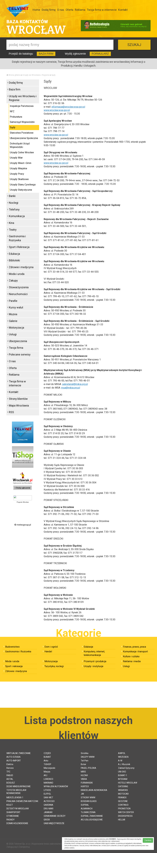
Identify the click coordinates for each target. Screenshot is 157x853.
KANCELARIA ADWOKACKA (94, 790)
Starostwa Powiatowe (21, 132)
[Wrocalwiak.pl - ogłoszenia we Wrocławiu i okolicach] (22, 481)
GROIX (47, 819)
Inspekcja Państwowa (21, 106)
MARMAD (48, 783)
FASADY (10, 819)
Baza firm (14, 89)
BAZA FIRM (46, 53)
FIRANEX (122, 797)
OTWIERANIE (12, 816)
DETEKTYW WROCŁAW (17, 808)
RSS (11, 412)
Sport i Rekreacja (19, 247)
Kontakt (123, 9)
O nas (60, 9)
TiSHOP (47, 764)
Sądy (53, 75)
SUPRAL (85, 805)
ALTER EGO (49, 801)
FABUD (9, 775)
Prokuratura (16, 116)
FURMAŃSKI (87, 783)
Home (36, 9)
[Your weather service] (22, 497)
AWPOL (121, 753)
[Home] (7, 75)
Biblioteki (14, 260)
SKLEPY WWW (87, 757)
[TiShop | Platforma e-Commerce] (22, 457)
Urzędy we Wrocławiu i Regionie (36, 75)
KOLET (9, 805)
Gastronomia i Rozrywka (17, 238)
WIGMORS (123, 790)
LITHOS (47, 790)
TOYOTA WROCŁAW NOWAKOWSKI (16, 791)
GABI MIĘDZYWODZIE (54, 823)
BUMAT (47, 757)
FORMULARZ (100, 53)
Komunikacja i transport (135, 651)
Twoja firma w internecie (102, 9)
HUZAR (84, 775)
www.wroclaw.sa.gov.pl (56, 134)
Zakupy (13, 280)
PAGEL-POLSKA (88, 768)
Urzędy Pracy (17, 173)
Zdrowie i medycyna (21, 267)
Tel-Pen (84, 760)
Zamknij (147, 840)
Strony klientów (18, 398)
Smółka (84, 753)
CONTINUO (123, 805)
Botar (83, 764)
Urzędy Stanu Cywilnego (23, 184)
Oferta (69, 9)
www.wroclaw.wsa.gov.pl (57, 110)
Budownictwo (12, 646)
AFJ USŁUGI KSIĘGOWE (92, 819)
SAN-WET (48, 797)
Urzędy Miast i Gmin (20, 163)
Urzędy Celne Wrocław (22, 152)
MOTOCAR (123, 794)
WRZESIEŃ (123, 757)
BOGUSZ (10, 783)
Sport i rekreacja (14, 666)
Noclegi (13, 202)
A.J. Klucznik (124, 764)
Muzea (13, 314)
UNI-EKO (122, 771)
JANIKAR (48, 812)
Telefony (14, 209)
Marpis (47, 771)
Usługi (13, 334)
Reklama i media (132, 661)
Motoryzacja (16, 327)
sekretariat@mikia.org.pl (75, 384)
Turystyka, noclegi (54, 666)
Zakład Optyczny (126, 768)
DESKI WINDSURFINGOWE (18, 786)
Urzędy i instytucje (93, 666)
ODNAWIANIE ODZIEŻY (54, 816)
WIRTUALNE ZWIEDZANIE (18, 753)
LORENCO (48, 779)
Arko (46, 760)
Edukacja (14, 253)
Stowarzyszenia (19, 287)
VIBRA (84, 779)
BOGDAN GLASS (89, 801)
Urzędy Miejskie (18, 168)
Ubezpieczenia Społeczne (24, 138)
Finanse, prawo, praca (134, 646)
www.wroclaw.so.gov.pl (56, 162)
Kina (11, 222)
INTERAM (122, 779)
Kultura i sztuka (131, 656)
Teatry (13, 229)
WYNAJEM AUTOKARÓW (56, 786)
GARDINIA (48, 805)
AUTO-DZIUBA (13, 757)
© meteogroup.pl (22, 525)
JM (82, 794)
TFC (8, 771)
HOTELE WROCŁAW (127, 783)
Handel (48, 651)
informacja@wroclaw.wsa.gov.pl (68, 106)
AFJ (45, 775)
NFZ (12, 111)
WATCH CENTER (126, 812)
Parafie (13, 300)
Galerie (13, 321)
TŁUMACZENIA (88, 812)
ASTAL (9, 779)
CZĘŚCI (47, 753)
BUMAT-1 (122, 775)
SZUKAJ (134, 45)
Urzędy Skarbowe (19, 179)
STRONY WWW (88, 797)
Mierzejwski (49, 768)
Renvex (10, 768)
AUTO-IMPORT (13, 760)
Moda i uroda (16, 274)
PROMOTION (124, 808)
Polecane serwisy (20, 354)
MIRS (83, 771)
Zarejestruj (24, 847)
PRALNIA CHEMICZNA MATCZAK (22, 801)
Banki (12, 196)
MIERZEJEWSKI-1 (14, 797)
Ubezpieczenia (18, 341)
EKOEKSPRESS (125, 816)
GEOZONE (123, 801)
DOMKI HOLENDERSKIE (17, 823)
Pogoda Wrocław (23, 502)
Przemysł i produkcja (95, 661)
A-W (120, 760)
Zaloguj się (11, 847)
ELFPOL (47, 794)
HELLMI (121, 819)
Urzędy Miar (16, 157)
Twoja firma (16, 347)
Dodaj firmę (49, 9)
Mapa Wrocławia (19, 405)
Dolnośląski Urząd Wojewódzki (20, 145)
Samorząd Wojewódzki (22, 122)
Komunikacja (17, 216)
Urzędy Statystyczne (21, 189)
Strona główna (15, 75)
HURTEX (85, 786)
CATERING (123, 786)
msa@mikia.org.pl (70, 387)
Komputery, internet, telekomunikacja (94, 653)
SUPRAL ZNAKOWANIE (92, 816)
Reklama (80, 9)
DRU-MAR (48, 808)
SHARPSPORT (13, 812)
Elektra (9, 764)
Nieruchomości (18, 294)
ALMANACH (86, 808)
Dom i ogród (51, 646)
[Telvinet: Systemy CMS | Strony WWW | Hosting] (22, 432)
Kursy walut (16, 307)
